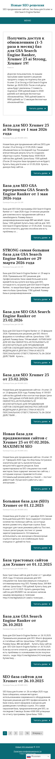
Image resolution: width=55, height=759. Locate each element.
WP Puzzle (31, 753)
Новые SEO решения (24, 747)
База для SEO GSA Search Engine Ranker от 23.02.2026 (26, 316)
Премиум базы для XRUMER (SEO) (15, 138)
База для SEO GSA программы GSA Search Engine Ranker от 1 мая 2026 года (25, 192)
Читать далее (36, 108)
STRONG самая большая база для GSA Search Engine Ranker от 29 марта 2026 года (26, 256)
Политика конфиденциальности (27, 751)
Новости (10, 67)
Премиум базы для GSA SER (13, 202)
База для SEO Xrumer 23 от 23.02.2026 (26, 377)
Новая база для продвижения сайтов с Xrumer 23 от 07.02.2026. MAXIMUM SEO (26, 440)
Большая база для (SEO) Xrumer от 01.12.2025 (26, 503)
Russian (36, 756)
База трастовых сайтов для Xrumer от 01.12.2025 (27, 562)
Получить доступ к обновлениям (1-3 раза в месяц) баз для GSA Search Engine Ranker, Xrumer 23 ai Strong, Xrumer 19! (26, 51)
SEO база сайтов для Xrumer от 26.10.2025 (23, 678)
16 (27, 733)
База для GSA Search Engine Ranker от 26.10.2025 (22, 620)
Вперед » (37, 733)
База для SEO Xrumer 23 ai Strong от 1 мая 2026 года (26, 129)
